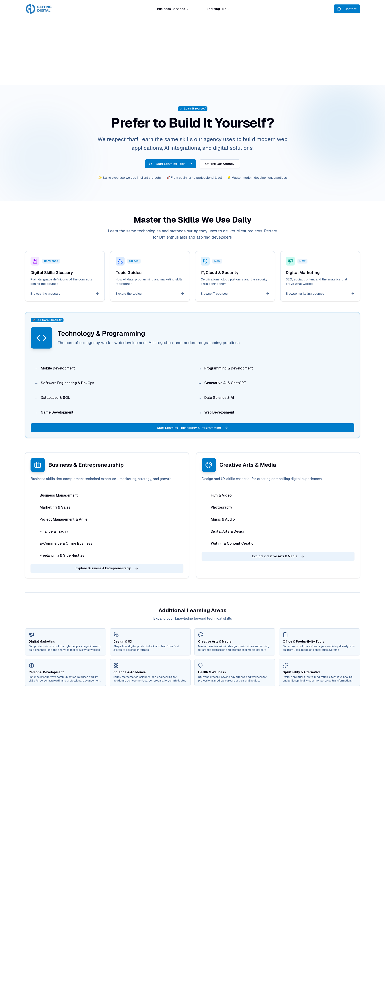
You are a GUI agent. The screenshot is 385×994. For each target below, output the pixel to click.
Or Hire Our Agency (219, 164)
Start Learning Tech (170, 164)
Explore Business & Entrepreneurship (103, 568)
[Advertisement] (192, 51)
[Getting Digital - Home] (39, 9)
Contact (350, 9)
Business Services (171, 9)
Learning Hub (217, 9)
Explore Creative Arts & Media (274, 556)
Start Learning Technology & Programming (189, 428)
